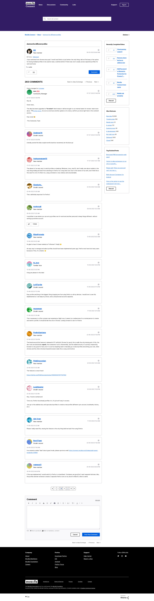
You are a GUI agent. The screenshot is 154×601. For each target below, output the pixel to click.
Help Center (88, 556)
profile (30, 67)
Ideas (41, 5)
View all (111, 100)
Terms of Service (58, 581)
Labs (74, 5)
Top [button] (28, 596)
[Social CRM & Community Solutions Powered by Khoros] (125, 597)
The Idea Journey (37, 110)
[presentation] (28, 503)
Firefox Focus (59, 564)
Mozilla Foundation (31, 562)
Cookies (80, 581)
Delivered (36, 57)
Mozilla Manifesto (31, 559)
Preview (97, 500)
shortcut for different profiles (37, 44)
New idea (109, 116)
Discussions (51, 5)
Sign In (124, 5)
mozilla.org (46, 581)
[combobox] (77, 19)
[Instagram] (122, 556)
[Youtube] (126, 556)
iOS (56, 559)
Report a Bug (88, 559)
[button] (29, 72)
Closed (108, 140)
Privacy (71, 581)
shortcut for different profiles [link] (52, 34)
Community (64, 5)
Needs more (110, 122)
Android (57, 562)
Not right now (110, 134)
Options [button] (125, 34)
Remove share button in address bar (121, 60)
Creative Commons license (88, 588)
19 (71, 488)
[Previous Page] (52, 488)
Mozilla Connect (30, 5)
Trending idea (110, 119)
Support (114, 5)
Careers (27, 564)
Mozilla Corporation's (33, 586)
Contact (90, 581)
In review (41, 88)
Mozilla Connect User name (121, 84)
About (27, 556)
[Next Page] (74, 488)
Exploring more (110, 128)
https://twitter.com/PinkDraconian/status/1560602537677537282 (46, 375)
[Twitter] (118, 556)
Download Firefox (61, 556)
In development (111, 131)
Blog (56, 567)
